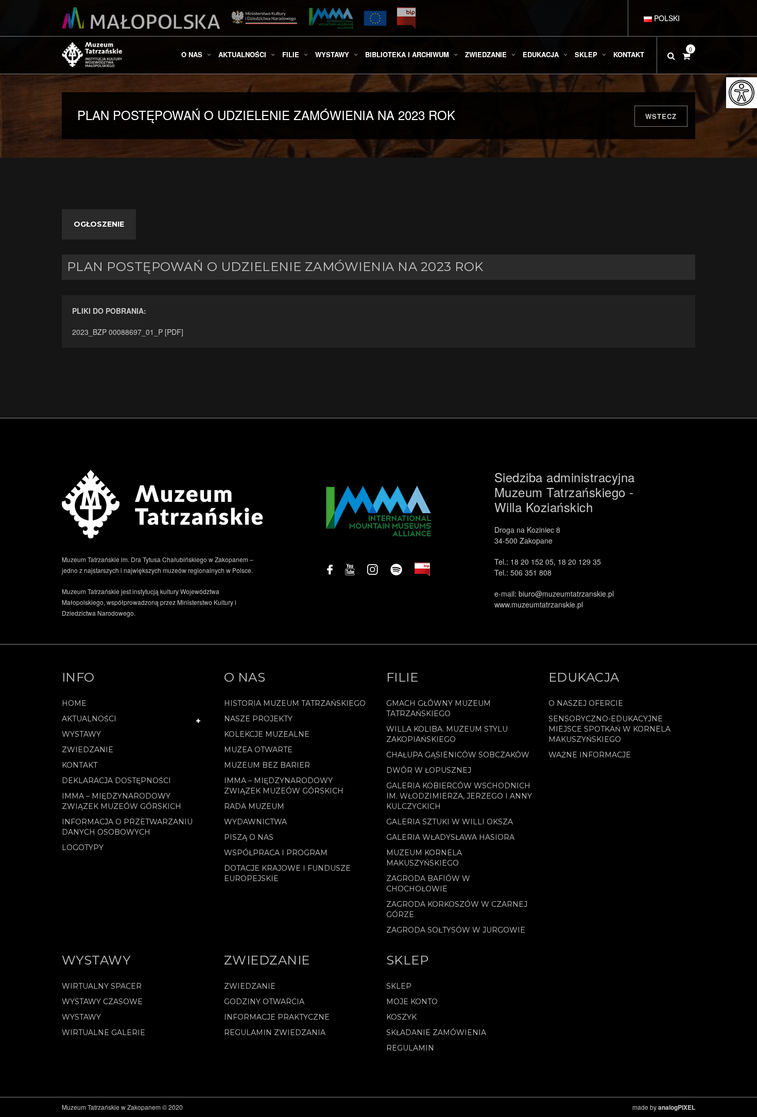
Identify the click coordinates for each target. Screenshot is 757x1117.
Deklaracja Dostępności (116, 780)
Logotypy (83, 847)
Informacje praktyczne (277, 1017)
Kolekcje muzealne (266, 734)
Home (74, 703)
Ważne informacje (589, 754)
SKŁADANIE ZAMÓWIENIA (436, 1032)
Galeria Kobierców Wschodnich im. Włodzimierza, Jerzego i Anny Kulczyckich (459, 796)
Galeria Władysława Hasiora (450, 837)
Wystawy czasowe (102, 1001)
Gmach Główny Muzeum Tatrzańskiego (438, 708)
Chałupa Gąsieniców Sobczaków (457, 754)
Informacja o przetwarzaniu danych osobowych (127, 827)
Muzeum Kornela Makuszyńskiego (424, 858)
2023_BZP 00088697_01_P (118, 332)
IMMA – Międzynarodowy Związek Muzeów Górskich (121, 801)
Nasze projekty (258, 718)
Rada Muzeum (254, 806)
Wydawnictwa (255, 821)
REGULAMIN (410, 1048)
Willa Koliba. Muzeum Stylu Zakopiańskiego (447, 734)
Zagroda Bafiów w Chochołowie (428, 883)
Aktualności (89, 718)
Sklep (398, 986)
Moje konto (412, 1001)
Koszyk (401, 1017)
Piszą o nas (248, 837)
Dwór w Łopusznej (428, 770)
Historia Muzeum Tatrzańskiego (295, 703)
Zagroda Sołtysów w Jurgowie (455, 930)
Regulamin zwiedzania (274, 1032)
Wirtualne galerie (103, 1032)
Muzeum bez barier (267, 765)
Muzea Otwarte (258, 749)
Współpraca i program (276, 852)
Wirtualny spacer (102, 986)
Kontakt (79, 765)
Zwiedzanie (87, 749)
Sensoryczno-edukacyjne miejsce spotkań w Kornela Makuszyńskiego (609, 729)
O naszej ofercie (585, 703)
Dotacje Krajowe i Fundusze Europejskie (287, 873)
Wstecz (661, 116)
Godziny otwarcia (264, 1001)
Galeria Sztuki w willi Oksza (449, 821)
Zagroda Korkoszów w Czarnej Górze (456, 909)
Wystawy (81, 734)
